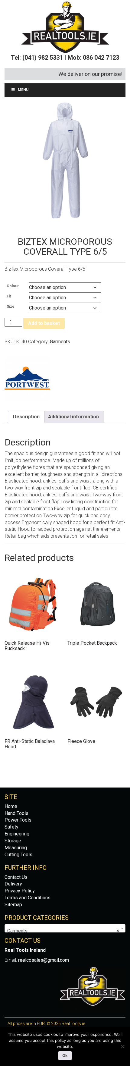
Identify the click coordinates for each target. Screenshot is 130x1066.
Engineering (17, 834)
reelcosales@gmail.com (43, 960)
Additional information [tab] (73, 417)
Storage (13, 841)
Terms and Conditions (27, 898)
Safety (11, 827)
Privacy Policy (20, 891)
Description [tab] (26, 417)
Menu (23, 90)
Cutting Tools (18, 854)
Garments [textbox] (63, 931)
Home (11, 806)
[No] (122, 1046)
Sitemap (13, 904)
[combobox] (65, 928)
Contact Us (16, 877)
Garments (60, 341)
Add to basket (44, 323)
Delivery (13, 884)
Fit (9, 296)
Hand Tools (16, 813)
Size (11, 306)
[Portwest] (27, 378)
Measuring (16, 848)
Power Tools (18, 820)
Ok (65, 1055)
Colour (13, 286)
